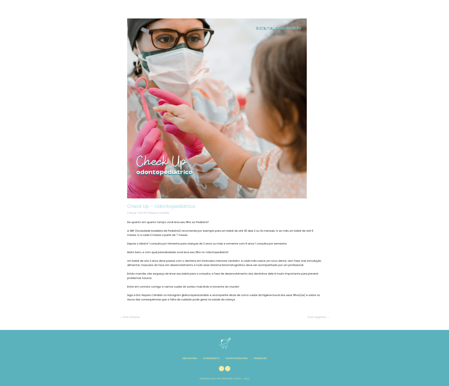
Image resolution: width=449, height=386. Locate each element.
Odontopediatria (237, 358)
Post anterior (130, 317)
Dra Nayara (190, 358)
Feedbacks (260, 358)
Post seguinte (318, 317)
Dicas (132, 213)
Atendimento (211, 358)
